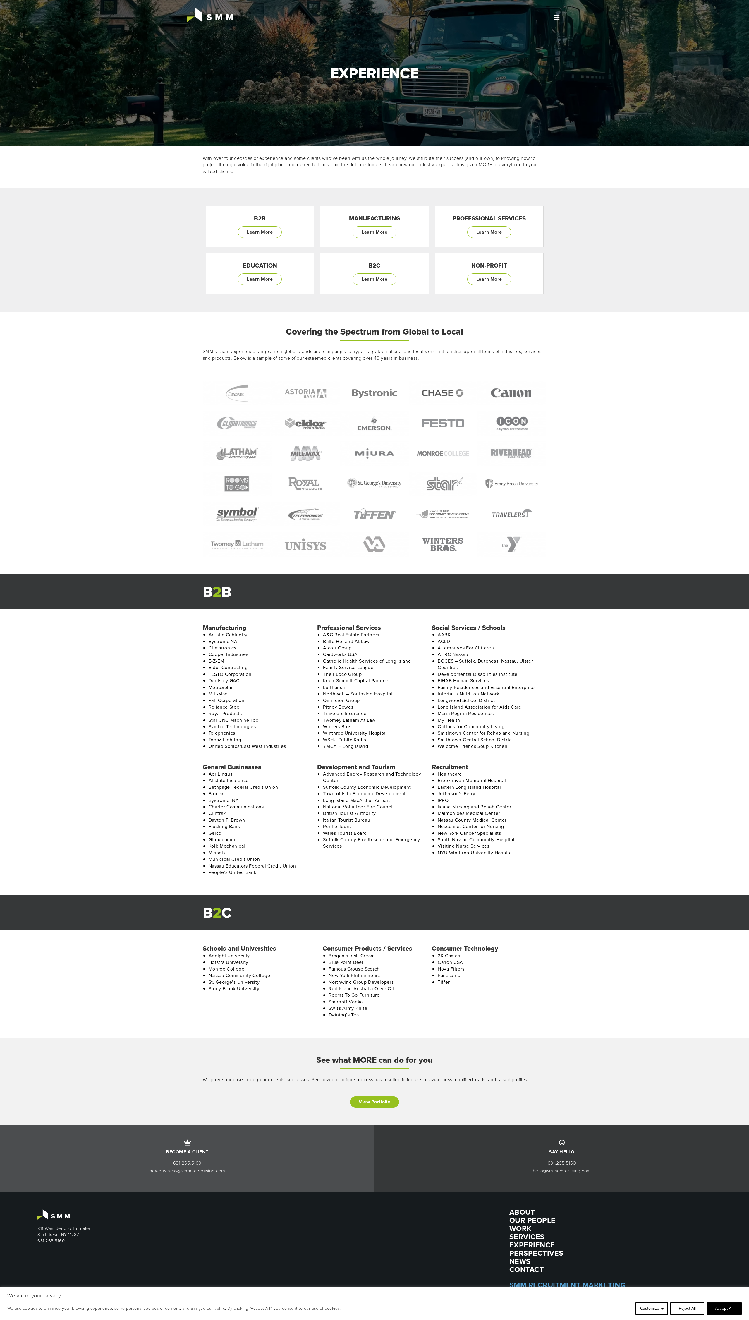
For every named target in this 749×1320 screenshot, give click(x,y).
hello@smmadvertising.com (562, 1171)
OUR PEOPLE (532, 1220)
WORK (520, 1228)
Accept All (724, 1308)
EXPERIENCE (532, 1245)
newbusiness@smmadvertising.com (187, 1171)
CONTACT (526, 1269)
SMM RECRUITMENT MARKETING (567, 1285)
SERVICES (527, 1236)
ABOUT (522, 1212)
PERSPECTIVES (536, 1253)
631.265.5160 (187, 1163)
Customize (649, 1308)
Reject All (687, 1308)
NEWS (520, 1261)
